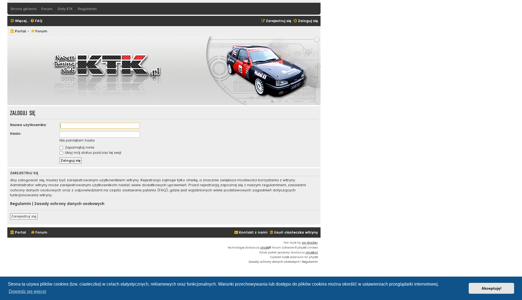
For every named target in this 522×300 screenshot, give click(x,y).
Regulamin (20, 203)
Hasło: (15, 133)
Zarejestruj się (23, 216)
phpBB (264, 248)
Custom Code (279, 257)
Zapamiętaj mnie (79, 147)
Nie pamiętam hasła (77, 140)
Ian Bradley (310, 243)
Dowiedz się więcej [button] (27, 291)
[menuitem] (36, 21)
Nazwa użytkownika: (28, 125)
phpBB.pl (312, 252)
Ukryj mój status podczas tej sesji (92, 152)
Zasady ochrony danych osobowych (69, 203)
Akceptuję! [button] (491, 288)
